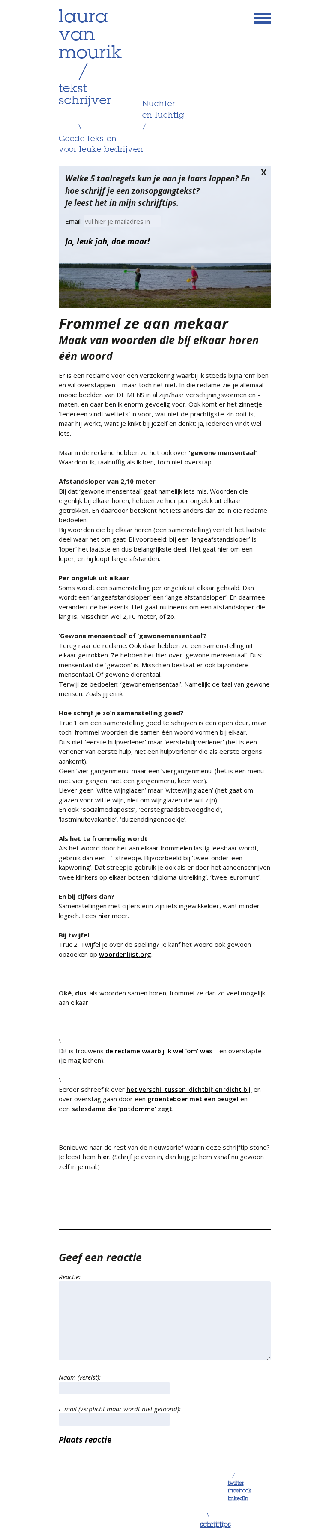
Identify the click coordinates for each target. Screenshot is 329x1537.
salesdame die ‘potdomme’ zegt (122, 1108)
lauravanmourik (90, 36)
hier (104, 915)
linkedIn (238, 1498)
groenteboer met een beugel (193, 1098)
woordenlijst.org (125, 954)
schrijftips (215, 1525)
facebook (239, 1491)
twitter (236, 1483)
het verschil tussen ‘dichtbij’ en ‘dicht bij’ (189, 1089)
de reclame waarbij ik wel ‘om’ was (158, 1050)
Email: (74, 221)
